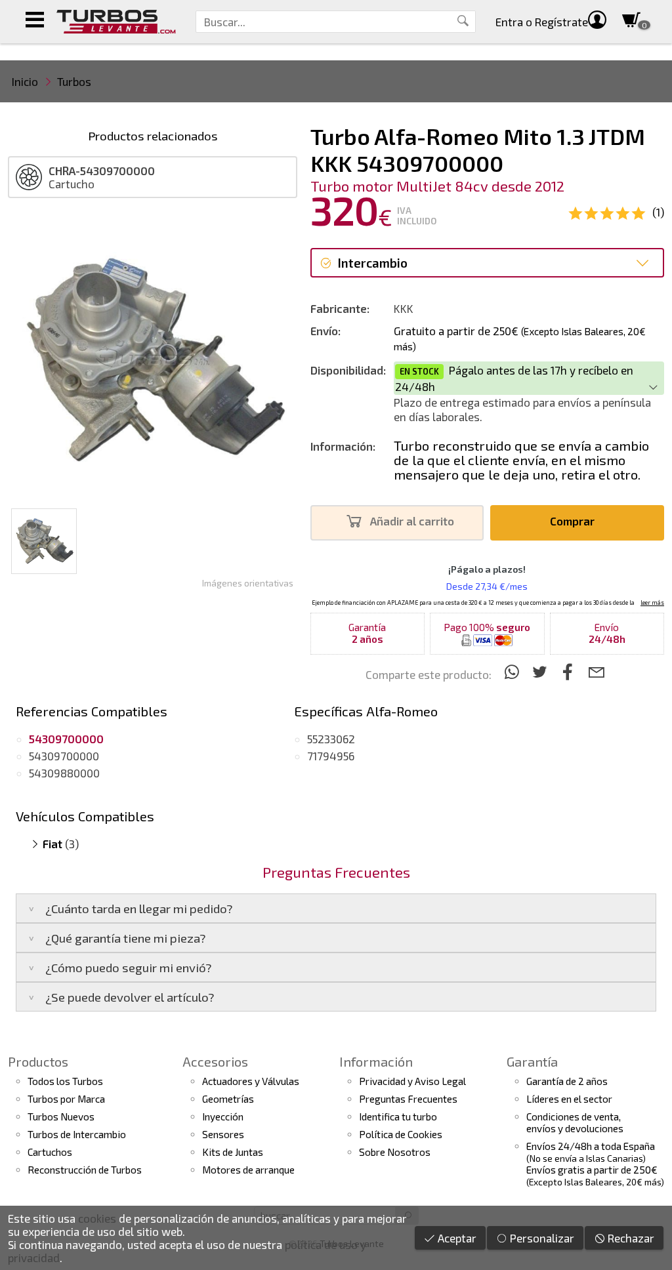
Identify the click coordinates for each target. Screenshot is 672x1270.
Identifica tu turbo (398, 1116)
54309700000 (64, 755)
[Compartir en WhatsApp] (513, 671)
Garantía (532, 1061)
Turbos (74, 81)
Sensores (223, 1134)
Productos (38, 1061)
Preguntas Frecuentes (408, 1099)
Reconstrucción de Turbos (85, 1170)
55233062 (331, 738)
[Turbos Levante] (116, 21)
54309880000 (64, 772)
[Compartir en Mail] (596, 671)
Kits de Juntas (232, 1152)
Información (376, 1061)
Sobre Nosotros (394, 1152)
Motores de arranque (248, 1170)
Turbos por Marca (66, 1099)
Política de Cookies (400, 1134)
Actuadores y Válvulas (250, 1081)
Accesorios (215, 1061)
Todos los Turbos (65, 1081)
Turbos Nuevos (61, 1116)
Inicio (25, 81)
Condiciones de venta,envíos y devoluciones (574, 1122)
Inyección (222, 1116)
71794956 (330, 755)
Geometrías (228, 1099)
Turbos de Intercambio (77, 1134)
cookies (97, 1218)
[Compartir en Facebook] (569, 671)
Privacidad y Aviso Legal (412, 1081)
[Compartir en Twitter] (541, 671)
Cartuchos (50, 1152)
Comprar (573, 520)
